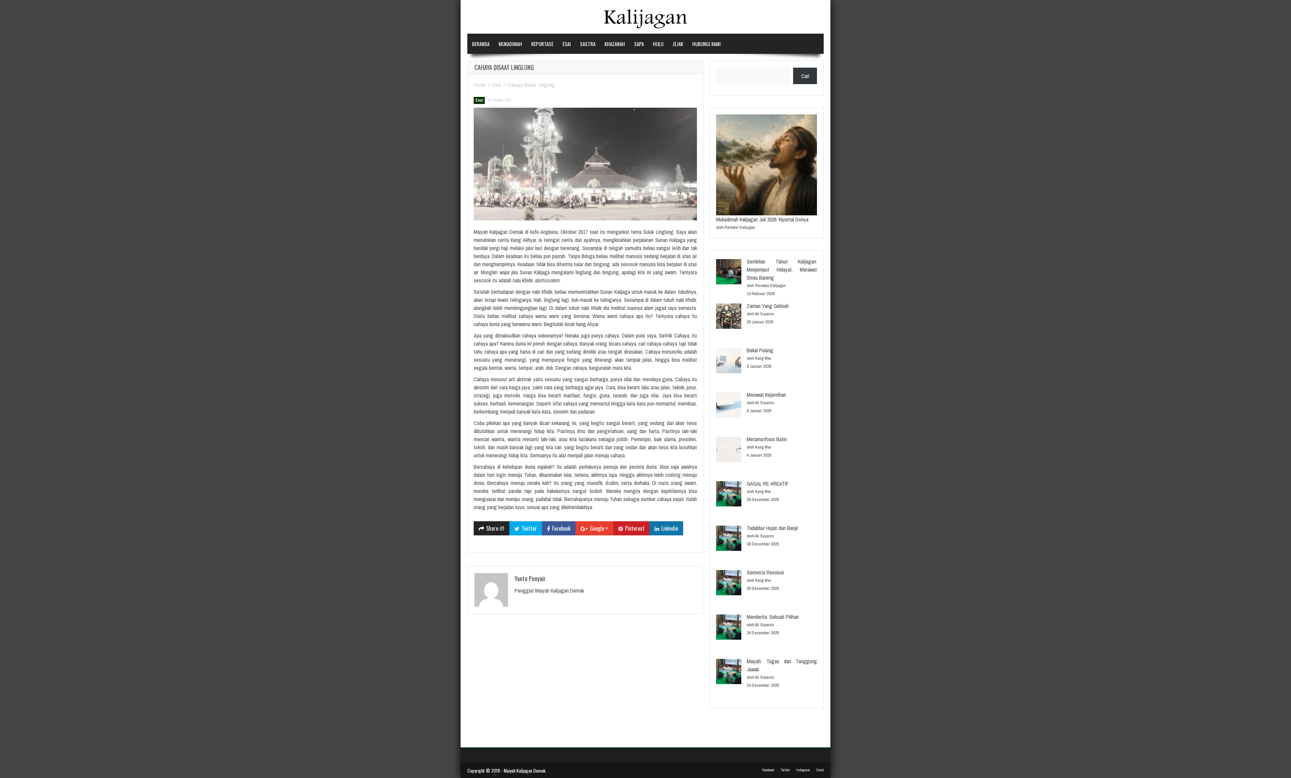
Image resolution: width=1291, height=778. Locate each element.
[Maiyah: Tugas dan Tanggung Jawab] (728, 672)
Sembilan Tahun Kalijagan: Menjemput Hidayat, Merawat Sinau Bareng (782, 269)
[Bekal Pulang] (728, 361)
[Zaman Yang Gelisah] (728, 317)
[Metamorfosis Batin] (728, 450)
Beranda (481, 43)
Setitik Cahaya (674, 335)
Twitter (785, 770)
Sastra (587, 43)
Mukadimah (510, 43)
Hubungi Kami (706, 43)
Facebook (768, 770)
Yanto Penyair (530, 578)
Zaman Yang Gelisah (768, 306)
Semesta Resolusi (765, 572)
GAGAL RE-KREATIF (768, 483)
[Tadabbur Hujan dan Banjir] (728, 539)
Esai (566, 43)
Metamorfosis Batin (767, 439)
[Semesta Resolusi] (728, 583)
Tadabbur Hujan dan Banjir (772, 528)
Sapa (639, 43)
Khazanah (614, 43)
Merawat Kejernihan (766, 394)
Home (480, 85)
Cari (805, 76)
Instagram (803, 770)
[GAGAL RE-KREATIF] (728, 494)
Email (820, 770)
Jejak (677, 43)
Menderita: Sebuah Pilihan (773, 617)
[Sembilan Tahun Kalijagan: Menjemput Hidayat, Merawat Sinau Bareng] (728, 272)
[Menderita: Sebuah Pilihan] (728, 628)
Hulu (658, 43)
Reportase (542, 43)
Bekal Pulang (760, 350)
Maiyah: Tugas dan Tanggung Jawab (782, 665)
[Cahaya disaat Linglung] (585, 164)
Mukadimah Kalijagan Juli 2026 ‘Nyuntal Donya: (762, 219)
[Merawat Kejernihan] (728, 406)
